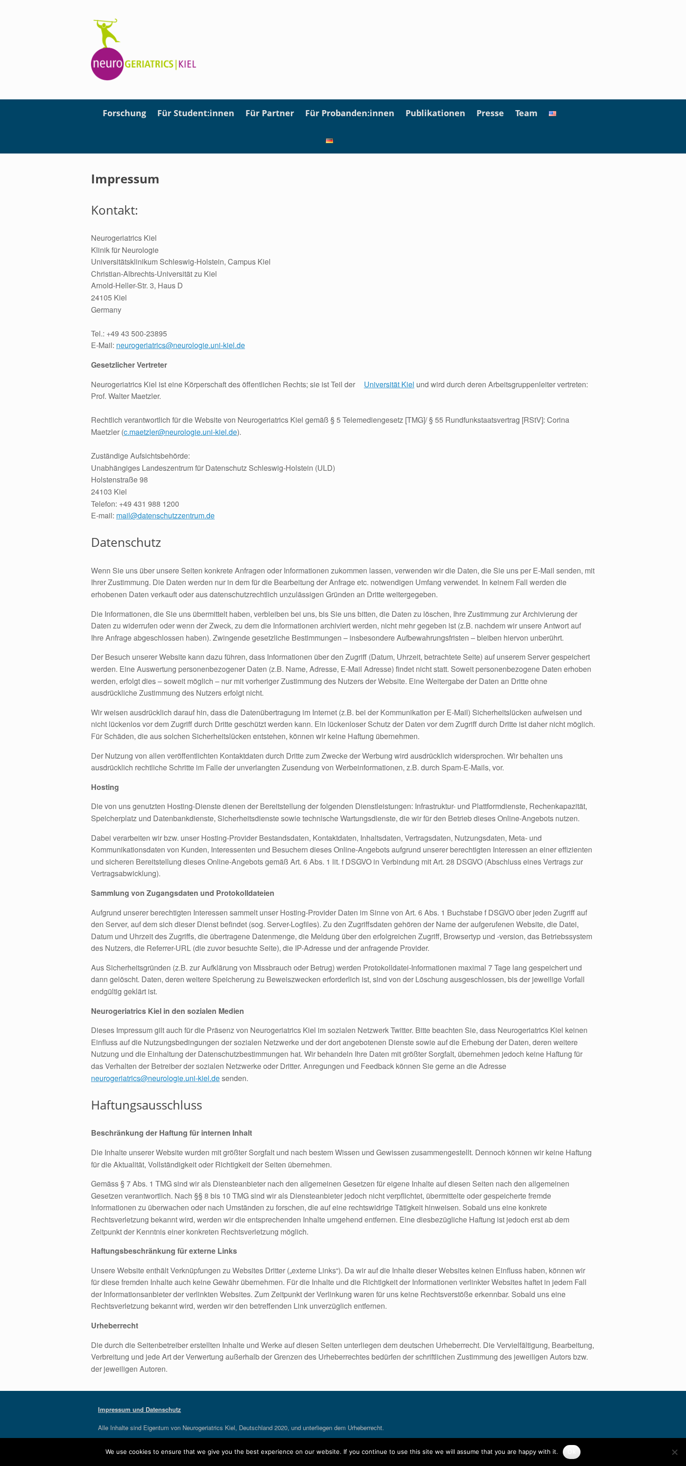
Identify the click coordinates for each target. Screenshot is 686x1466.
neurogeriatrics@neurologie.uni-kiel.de (180, 345)
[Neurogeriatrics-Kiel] (144, 50)
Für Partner (269, 113)
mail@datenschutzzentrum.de (165, 515)
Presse (490, 113)
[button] (581, 126)
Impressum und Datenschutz (139, 1409)
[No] (674, 1452)
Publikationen (435, 113)
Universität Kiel (389, 384)
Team (526, 113)
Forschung (124, 113)
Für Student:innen (195, 113)
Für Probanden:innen (349, 113)
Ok (571, 1451)
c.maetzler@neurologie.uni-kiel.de (180, 431)
